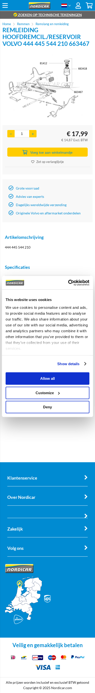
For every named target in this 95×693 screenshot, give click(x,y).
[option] (47, 86)
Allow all (47, 378)
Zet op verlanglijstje (50, 162)
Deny (47, 407)
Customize (45, 393)
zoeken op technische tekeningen (49, 15)
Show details (68, 364)
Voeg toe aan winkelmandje (51, 152)
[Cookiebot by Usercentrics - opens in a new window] (68, 283)
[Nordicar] (39, 8)
